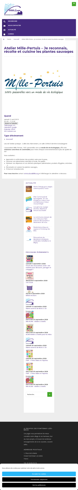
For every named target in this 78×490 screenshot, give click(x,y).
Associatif (16, 39)
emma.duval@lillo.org (31, 173)
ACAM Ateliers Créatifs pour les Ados (39, 334)
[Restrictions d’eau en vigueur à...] (29, 229)
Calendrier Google (10, 127)
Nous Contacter (14, 25)
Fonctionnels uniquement (39, 479)
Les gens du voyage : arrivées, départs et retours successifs (41, 208)
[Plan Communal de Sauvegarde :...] (29, 199)
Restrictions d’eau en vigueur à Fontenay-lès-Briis (41, 229)
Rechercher (12, 21)
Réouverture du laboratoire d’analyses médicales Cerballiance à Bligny (42, 240)
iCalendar (7, 129)
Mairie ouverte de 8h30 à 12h (36, 308)
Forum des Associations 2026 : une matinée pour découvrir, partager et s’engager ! (38, 267)
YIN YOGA (29, 282)
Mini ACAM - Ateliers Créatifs (36, 321)
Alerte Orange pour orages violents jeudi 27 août (42, 187)
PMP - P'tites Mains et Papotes (37, 360)
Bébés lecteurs (31, 295)
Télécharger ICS (9, 125)
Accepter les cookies (39, 474)
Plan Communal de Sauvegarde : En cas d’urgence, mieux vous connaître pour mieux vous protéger (41, 200)
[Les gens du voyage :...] (29, 209)
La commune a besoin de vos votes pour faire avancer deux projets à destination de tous (42, 219)
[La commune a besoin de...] (29, 219)
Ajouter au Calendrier (11, 123)
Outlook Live (11, 131)
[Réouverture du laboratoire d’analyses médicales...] (29, 240)
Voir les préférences (39, 485)
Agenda (11, 34)
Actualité (12, 29)
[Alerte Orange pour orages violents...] (29, 189)
